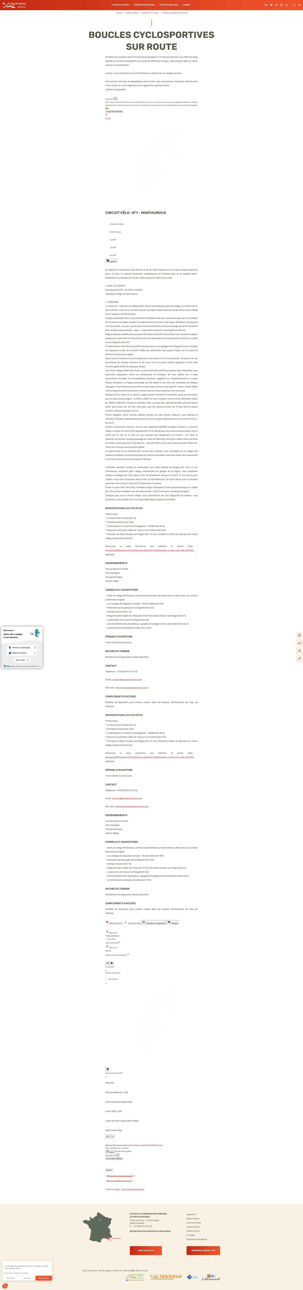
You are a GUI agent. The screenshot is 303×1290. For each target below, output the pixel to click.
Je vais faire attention (114, 111)
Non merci (10, 1278)
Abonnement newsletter (203, 1251)
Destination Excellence (197, 1239)
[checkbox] (151, 1023)
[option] (151, 948)
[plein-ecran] (107, 963)
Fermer (109, 1170)
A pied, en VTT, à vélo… (150, 13)
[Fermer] (106, 970)
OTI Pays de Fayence (14, 5)
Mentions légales (105, 1271)
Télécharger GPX (134, 923)
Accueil (119, 13)
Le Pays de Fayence (120, 5)
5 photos (112, 261)
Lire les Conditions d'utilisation (132, 1189)
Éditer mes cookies (90, 1271)
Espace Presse (193, 1218)
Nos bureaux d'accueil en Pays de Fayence (150, 1231)
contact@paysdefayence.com (127, 679)
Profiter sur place (169, 5)
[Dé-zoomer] (112, 1137)
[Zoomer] (107, 1137)
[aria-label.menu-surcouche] (112, 963)
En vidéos (191, 1235)
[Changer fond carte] (107, 1069)
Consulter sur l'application (155, 923)
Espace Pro (191, 1214)
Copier (111, 1152)
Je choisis (27, 1278)
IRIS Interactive (142, 1271)
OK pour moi (44, 1278)
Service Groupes (194, 1223)
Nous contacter (146, 1251)
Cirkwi (117, 1189)
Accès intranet (193, 1227)
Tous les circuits (111, 979)
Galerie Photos (193, 1231)
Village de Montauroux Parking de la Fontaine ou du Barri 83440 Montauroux (134, 1145)
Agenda (186, 5)
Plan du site (117, 1271)
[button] (5, 1286)
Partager (174, 923)
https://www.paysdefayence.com (131, 687)
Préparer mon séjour (144, 5)
